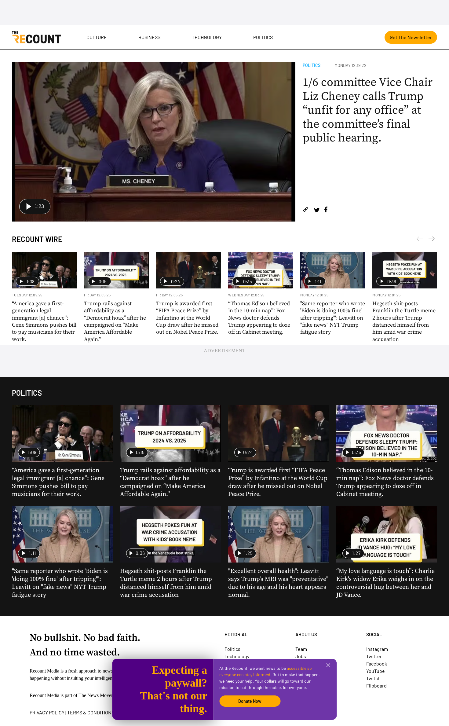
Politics (263, 37)
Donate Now (249, 701)
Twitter (374, 656)
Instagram (377, 649)
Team (301, 649)
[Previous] (431, 240)
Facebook (376, 663)
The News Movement (99, 695)
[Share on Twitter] (316, 210)
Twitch (373, 678)
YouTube (375, 671)
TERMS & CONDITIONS (90, 712)
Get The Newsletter (411, 37)
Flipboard (376, 685)
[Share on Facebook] (325, 210)
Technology (207, 37)
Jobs (300, 656)
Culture (96, 37)
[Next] (419, 240)
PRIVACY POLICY (47, 712)
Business (149, 37)
